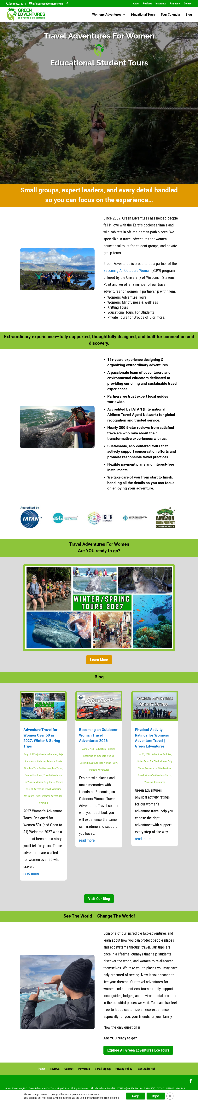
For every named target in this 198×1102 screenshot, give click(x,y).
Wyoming (43, 802)
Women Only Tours (45, 782)
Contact (188, 3)
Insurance (160, 3)
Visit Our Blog (99, 898)
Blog (189, 14)
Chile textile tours (46, 761)
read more (31, 873)
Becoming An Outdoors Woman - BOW (98, 762)
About (136, 3)
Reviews (147, 3)
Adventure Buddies (47, 754)
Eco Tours (57, 768)
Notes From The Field (148, 761)
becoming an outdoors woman (98, 755)
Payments (175, 3)
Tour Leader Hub (146, 1069)
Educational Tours (143, 14)
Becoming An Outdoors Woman (126, 270)
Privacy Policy (123, 1069)
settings (114, 1097)
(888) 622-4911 (17, 3)
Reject (155, 1096)
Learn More (99, 659)
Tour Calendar (170, 14)
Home (41, 1069)
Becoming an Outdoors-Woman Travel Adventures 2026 (99, 735)
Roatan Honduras (33, 775)
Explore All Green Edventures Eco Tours (138, 1050)
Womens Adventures (52, 795)
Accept (135, 1096)
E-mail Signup (103, 1069)
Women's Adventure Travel (158, 775)
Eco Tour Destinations (40, 768)
